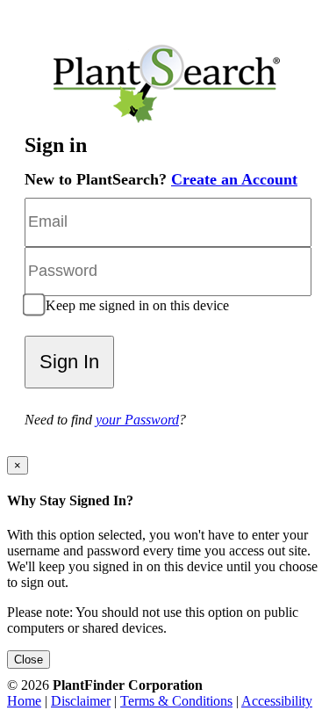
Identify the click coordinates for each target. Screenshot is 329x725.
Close (28, 659)
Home (24, 700)
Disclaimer (81, 700)
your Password (137, 419)
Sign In (69, 362)
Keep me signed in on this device (135, 305)
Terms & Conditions (176, 700)
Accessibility (276, 700)
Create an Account (234, 179)
